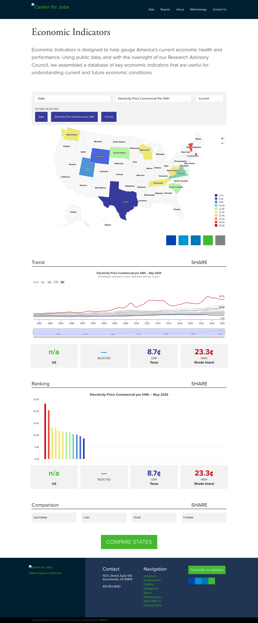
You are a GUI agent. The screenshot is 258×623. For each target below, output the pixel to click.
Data (151, 9)
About (180, 9)
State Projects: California (45, 573)
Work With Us (152, 601)
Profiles (149, 584)
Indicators (150, 576)
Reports (165, 9)
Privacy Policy (152, 605)
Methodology (198, 9)
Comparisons (152, 580)
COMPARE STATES (129, 542)
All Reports (151, 588)
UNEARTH (103, 620)
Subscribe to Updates (207, 570)
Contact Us (219, 9)
